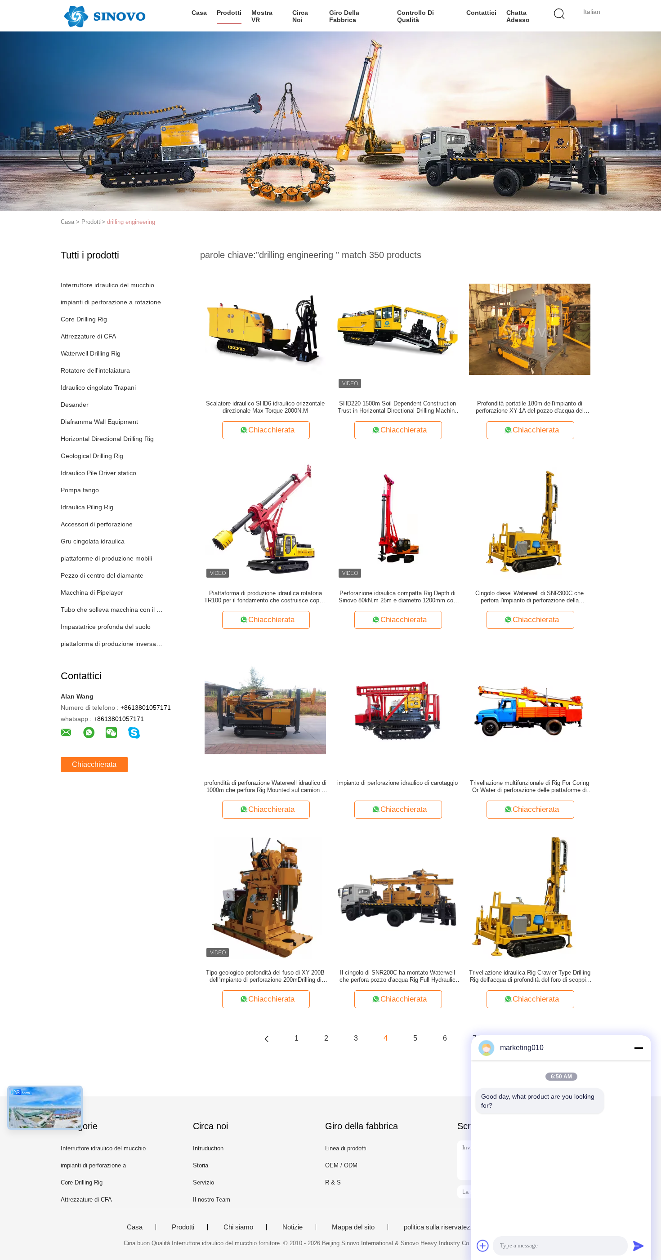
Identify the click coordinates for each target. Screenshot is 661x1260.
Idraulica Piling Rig (87, 507)
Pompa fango (80, 490)
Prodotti (229, 12)
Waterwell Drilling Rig (91, 353)
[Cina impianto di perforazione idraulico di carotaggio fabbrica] (397, 707)
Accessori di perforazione (97, 524)
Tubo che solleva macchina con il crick (112, 609)
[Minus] (638, 1047)
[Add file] (483, 1246)
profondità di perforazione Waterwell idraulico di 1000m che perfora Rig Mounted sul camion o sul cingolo (265, 786)
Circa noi (300, 16)
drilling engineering (131, 221)
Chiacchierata (94, 764)
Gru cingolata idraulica (93, 541)
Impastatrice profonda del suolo (106, 626)
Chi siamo (238, 1227)
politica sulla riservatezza (441, 1227)
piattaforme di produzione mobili (106, 558)
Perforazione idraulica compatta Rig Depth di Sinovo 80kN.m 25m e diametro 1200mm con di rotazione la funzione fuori (397, 597)
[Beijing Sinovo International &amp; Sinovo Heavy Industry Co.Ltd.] (104, 16)
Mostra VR (261, 16)
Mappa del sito (353, 1227)
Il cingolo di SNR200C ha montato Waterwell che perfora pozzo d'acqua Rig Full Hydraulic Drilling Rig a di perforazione (397, 976)
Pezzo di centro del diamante (102, 575)
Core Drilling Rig (84, 319)
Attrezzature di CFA (88, 336)
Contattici (481, 12)
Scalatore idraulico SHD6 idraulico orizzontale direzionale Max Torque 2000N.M (265, 407)
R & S (333, 1182)
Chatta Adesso (518, 16)
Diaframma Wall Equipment (99, 421)
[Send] (638, 1246)
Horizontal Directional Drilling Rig (107, 438)
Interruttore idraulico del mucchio (107, 285)
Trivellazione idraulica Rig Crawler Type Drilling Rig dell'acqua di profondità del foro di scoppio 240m (529, 976)
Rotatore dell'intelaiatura (95, 370)
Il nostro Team (211, 1199)
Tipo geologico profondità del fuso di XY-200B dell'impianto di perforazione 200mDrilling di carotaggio (265, 976)
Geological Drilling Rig (92, 455)
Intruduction (208, 1148)
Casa (199, 12)
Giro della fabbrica (344, 16)
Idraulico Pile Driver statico (98, 472)
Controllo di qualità (415, 16)
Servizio (203, 1182)
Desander (75, 404)
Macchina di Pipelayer (92, 592)
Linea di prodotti (345, 1148)
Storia (200, 1165)
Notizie (292, 1227)
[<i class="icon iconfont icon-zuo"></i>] (267, 1038)
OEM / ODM (341, 1165)
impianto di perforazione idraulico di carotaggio (397, 782)
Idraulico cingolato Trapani (98, 387)
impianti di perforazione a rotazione (111, 302)
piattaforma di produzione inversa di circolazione (112, 643)
